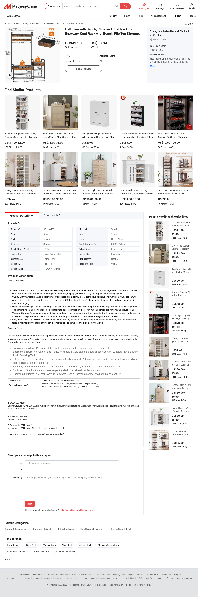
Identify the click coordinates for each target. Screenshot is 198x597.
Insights (177, 574)
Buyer (127, 15)
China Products (38, 574)
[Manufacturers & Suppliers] (20, 6)
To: (22, 470)
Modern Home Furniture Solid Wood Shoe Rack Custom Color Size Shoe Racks (181, 363)
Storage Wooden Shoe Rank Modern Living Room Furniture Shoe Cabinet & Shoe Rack (181, 294)
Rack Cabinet (13, 545)
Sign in (192, 8)
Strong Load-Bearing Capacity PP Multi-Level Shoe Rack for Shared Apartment (181, 340)
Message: (18, 477)
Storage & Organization (16, 528)
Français (58, 578)
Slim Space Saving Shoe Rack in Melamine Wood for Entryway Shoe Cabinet (181, 270)
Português (47, 578)
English (27, 578)
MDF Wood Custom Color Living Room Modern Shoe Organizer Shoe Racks (181, 247)
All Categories (13, 15)
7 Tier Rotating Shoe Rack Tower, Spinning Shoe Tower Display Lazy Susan (181, 224)
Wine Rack (67, 545)
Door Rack (31, 545)
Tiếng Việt (169, 578)
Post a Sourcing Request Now (77, 509)
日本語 (133, 578)
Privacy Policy (145, 585)
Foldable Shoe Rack (65, 551)
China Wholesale (86, 574)
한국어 (124, 578)
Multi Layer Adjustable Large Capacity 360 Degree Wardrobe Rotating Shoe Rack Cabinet (181, 317)
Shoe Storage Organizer (91, 528)
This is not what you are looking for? (42, 509)
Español (36, 578)
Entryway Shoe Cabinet (120, 528)
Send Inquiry (83, 68)
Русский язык (71, 578)
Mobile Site (166, 574)
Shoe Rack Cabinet (16, 551)
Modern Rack (85, 545)
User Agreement (116, 585)
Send (29, 503)
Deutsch (93, 578)
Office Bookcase (66, 528)
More (152, 65)
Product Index (152, 574)
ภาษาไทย (149, 578)
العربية (115, 578)
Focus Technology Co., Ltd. (78, 585)
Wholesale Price (103, 574)
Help (141, 15)
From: (19, 462)
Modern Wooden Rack (108, 545)
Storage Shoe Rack (41, 551)
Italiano (83, 578)
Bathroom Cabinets (42, 528)
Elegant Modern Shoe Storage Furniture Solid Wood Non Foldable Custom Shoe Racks (181, 410)
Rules (193, 15)
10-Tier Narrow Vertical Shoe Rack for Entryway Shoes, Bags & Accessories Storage (181, 433)
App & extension (158, 15)
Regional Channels (135, 574)
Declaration (131, 585)
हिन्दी (140, 578)
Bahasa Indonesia (184, 578)
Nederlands (105, 578)
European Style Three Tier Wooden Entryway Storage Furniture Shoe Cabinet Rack (181, 386)
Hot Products (23, 574)
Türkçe (159, 578)
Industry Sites (119, 574)
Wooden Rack (49, 545)
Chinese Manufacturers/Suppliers (62, 574)
